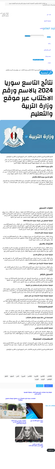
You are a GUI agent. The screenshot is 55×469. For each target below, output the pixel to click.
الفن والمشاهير (47, 49)
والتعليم (49, 379)
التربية (35, 376)
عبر (17, 376)
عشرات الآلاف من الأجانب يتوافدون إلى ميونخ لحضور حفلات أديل (36, 445)
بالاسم (29, 376)
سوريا (23, 376)
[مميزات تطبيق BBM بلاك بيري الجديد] (29, 418)
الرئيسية (49, 37)
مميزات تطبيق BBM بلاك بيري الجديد (36, 421)
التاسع (42, 376)
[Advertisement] (27, 196)
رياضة (49, 43)
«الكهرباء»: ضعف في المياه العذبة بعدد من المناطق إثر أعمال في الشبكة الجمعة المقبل (18, 422)
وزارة (36, 379)
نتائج (6, 376)
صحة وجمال (48, 56)
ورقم (42, 379)
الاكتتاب (49, 376)
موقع (11, 376)
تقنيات (49, 62)
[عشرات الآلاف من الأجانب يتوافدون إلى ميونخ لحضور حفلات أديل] (29, 442)
